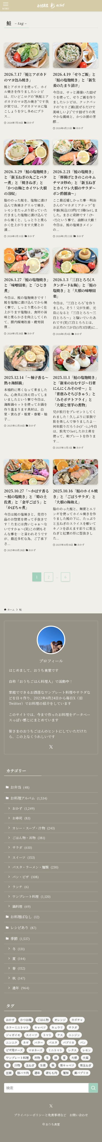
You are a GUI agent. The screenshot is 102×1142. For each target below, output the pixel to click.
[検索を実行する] (93, 1088)
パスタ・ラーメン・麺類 (35, 867)
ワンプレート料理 (31, 896)
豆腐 (9, 1073)
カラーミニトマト (17, 1027)
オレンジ (60, 1020)
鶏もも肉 (51, 1073)
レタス (72, 1050)
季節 (20, 938)
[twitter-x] (51, 747)
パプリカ (68, 1042)
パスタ (53, 1042)
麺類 (66, 1073)
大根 (74, 1058)
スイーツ (23, 857)
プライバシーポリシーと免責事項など (40, 1115)
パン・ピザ (25, 876)
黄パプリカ (81, 1073)
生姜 (43, 1065)
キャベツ (40, 1027)
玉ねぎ (30, 1065)
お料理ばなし (24, 916)
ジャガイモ (13, 1035)
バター (38, 1042)
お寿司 (21, 818)
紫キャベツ (67, 1065)
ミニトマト (55, 1050)
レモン (86, 1050)
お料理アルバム (28, 797)
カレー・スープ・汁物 (33, 828)
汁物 (17, 1065)
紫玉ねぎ (85, 1065)
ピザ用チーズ (14, 1050)
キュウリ (57, 1027)
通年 (20, 987)
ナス (60, 1035)
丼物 (37, 1058)
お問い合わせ (79, 1115)
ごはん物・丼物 (28, 837)
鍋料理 (21, 906)
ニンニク (11, 1042)
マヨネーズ (35, 1050)
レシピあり (23, 927)
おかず (23, 808)
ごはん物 (43, 1020)
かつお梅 (26, 1020)
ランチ (20, 886)
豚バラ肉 (23, 1073)
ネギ (26, 1042)
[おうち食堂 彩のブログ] (51, 5)
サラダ (22, 847)
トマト (47, 1035)
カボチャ (77, 1020)
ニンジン (74, 1035)
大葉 (85, 1058)
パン (83, 1042)
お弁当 (19, 787)
